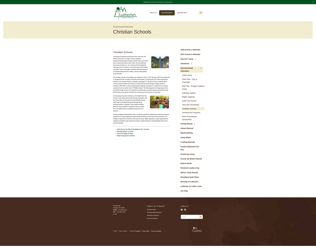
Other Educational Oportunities (189, 118)
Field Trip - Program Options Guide (193, 87)
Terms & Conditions (156, 231)
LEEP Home (187, 75)
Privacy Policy (145, 231)
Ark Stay (184, 191)
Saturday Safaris (188, 93)
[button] (313, 2)
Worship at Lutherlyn (189, 182)
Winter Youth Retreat (189, 173)
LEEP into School (189, 101)
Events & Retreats (152, 218)
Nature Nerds (186, 163)
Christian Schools (189, 109)
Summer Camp (186, 59)
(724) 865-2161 (122, 210)
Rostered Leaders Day (189, 168)
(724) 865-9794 (120, 212)
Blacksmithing (186, 133)
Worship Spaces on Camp (125, 131)
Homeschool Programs (191, 113)
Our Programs (167, 12)
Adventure (184, 64)
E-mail (115, 214)
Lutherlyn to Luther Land (190, 186)
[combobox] (190, 217)
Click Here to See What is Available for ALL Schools (133, 129)
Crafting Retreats (187, 142)
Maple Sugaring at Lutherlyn (126, 135)
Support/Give (182, 12)
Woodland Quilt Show (189, 177)
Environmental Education (186, 69)
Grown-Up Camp (187, 154)
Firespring (137, 231)
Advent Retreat (186, 128)
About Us (153, 12)
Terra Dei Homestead (190, 105)
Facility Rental (186, 124)
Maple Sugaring (188, 97)
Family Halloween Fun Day (189, 148)
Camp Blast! (185, 137)
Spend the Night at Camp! (125, 133)
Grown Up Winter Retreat (191, 159)
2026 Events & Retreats (190, 50)
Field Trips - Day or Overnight (189, 80)
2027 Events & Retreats (190, 54)
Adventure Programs (153, 215)
